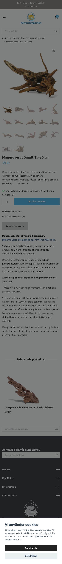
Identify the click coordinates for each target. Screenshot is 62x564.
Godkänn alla (31, 548)
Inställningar (31, 556)
